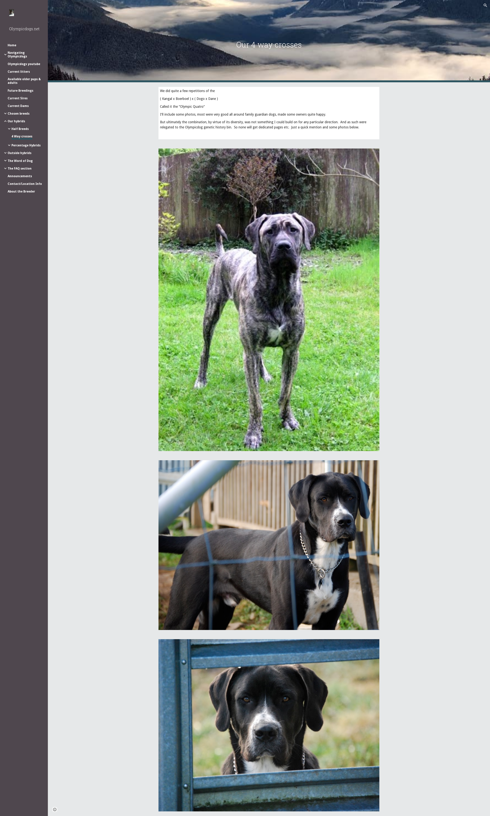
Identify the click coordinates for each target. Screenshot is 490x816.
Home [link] (12, 45)
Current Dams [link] (18, 106)
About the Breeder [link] (21, 191)
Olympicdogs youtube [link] (24, 64)
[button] (485, 5)
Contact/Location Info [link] (25, 184)
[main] (269, 41)
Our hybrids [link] (16, 121)
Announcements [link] (20, 176)
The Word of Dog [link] (20, 161)
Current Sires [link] (18, 98)
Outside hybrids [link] (19, 153)
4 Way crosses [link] (21, 136)
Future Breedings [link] (20, 90)
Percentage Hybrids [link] (26, 145)
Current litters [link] (19, 71)
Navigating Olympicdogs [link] (17, 54)
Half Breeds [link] (20, 129)
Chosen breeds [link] (18, 113)
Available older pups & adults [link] (24, 81)
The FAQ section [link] (20, 168)
